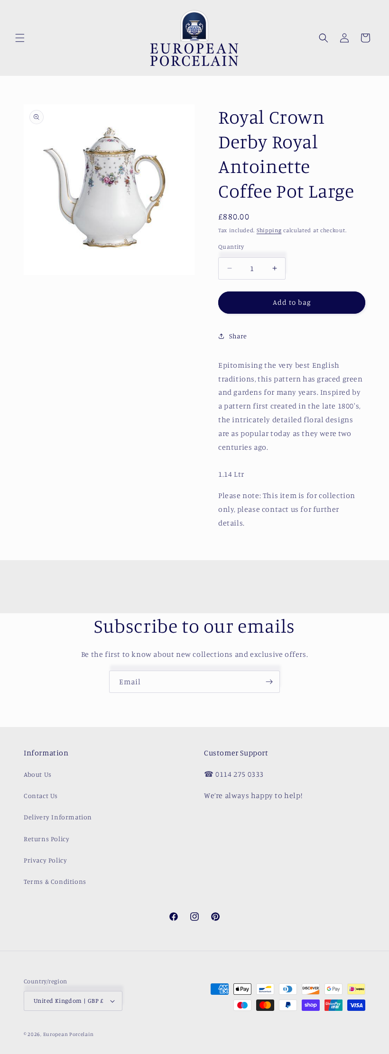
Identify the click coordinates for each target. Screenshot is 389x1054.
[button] (19, 37)
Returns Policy (46, 839)
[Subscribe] (269, 682)
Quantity (231, 246)
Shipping (269, 230)
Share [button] (238, 336)
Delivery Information (58, 817)
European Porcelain (68, 1034)
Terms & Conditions (55, 881)
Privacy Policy (45, 860)
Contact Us (41, 795)
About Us (38, 774)
